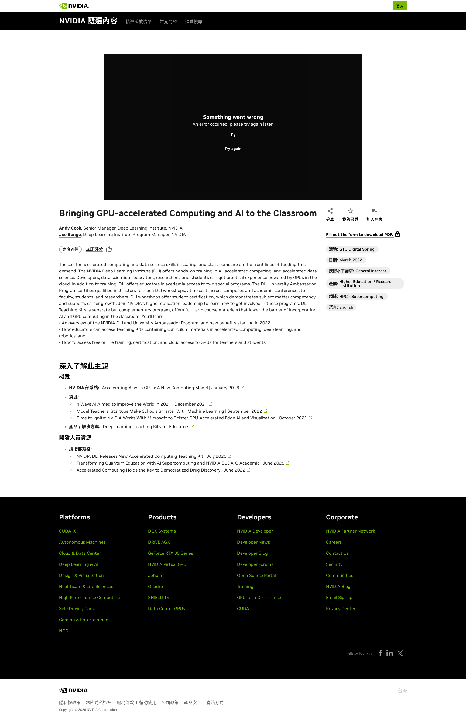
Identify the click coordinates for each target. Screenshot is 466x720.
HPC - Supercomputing (361, 296)
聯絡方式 (215, 702)
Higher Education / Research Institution (366, 284)
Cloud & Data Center (80, 553)
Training (245, 586)
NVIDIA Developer (255, 531)
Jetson (155, 575)
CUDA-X (67, 531)
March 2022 (350, 260)
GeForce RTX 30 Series (170, 553)
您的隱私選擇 (99, 702)
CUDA (243, 608)
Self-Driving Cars (76, 608)
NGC (63, 630)
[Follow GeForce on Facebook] (380, 653)
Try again (233, 148)
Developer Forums (255, 564)
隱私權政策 (70, 702)
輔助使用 (147, 702)
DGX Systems (162, 531)
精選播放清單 (139, 21)
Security (334, 564)
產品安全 (192, 702)
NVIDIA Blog (338, 586)
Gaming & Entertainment (84, 619)
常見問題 (168, 21)
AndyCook (70, 228)
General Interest (370, 271)
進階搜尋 (193, 21)
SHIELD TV (158, 597)
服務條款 (125, 702)
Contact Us (337, 553)
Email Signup (339, 597)
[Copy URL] (233, 135)
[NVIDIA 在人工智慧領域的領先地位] (74, 6)
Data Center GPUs (166, 608)
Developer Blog (252, 553)
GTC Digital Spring (357, 249)
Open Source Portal (256, 575)
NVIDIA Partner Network (350, 531)
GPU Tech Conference (259, 597)
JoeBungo (70, 234)
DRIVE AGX (159, 542)
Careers (334, 542)
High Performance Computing (89, 597)
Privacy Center (340, 608)
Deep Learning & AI (78, 564)
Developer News (253, 542)
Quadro (155, 586)
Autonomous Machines (82, 542)
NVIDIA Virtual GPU (167, 564)
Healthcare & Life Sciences (86, 586)
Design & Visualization (81, 575)
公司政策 (170, 702)
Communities (339, 575)
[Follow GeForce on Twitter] (400, 653)
